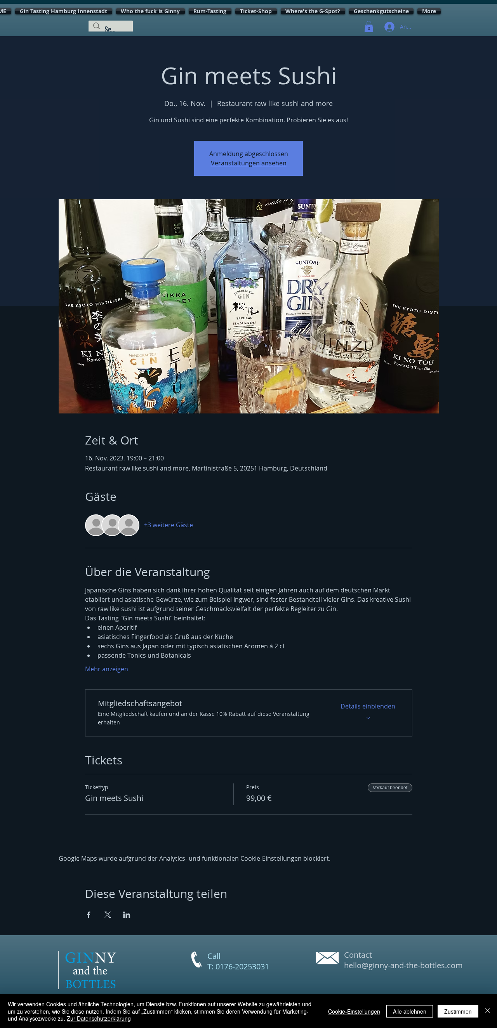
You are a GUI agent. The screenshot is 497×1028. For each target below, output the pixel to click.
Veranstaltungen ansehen (249, 163)
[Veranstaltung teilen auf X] (107, 915)
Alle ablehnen (409, 1011)
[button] (369, 26)
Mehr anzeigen (106, 669)
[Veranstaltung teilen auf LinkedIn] (126, 915)
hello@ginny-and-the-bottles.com (403, 965)
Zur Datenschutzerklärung (99, 1018)
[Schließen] (487, 1011)
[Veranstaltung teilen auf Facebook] (88, 915)
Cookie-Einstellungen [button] (354, 1011)
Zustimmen (458, 1011)
